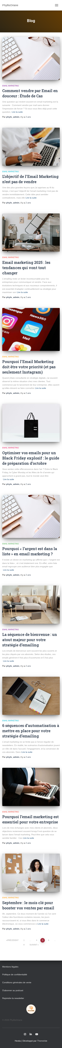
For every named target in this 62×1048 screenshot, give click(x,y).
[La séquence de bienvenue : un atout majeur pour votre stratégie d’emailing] (31, 605)
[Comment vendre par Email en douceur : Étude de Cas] (31, 58)
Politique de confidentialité (14, 974)
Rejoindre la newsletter (13, 998)
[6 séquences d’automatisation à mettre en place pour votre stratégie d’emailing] (31, 696)
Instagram (25, 1034)
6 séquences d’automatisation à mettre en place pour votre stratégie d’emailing (30, 731)
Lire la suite (17, 112)
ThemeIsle (42, 1041)
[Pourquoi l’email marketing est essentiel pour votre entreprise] (31, 787)
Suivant (33, 945)
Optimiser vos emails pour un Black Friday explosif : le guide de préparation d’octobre (30, 458)
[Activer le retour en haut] (56, 1042)
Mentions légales (10, 966)
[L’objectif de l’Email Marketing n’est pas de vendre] (31, 147)
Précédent (13, 940)
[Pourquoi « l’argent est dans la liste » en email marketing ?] (31, 516)
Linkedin (30, 1034)
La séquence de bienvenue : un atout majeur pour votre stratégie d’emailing (29, 639)
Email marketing (10, 86)
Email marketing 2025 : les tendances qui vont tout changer (26, 267)
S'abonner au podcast (12, 990)
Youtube (37, 1034)
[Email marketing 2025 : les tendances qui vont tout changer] (31, 232)
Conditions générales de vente (16, 982)
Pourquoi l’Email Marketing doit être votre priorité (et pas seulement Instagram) (29, 367)
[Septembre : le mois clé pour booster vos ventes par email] (31, 873)
